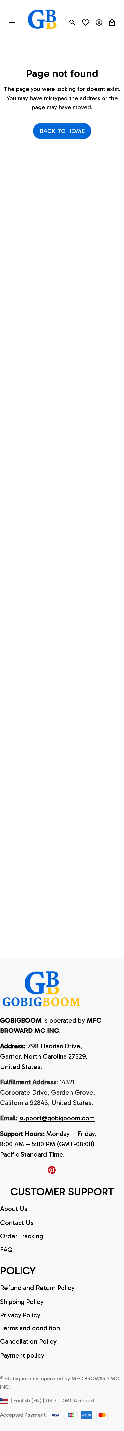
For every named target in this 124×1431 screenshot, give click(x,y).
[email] (57, 1118)
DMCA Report (78, 1400)
